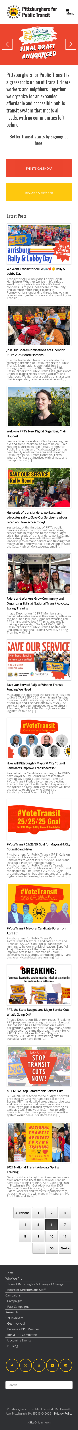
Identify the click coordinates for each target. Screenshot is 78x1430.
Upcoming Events (19, 1340)
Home (9, 1273)
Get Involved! (14, 1318)
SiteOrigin (36, 1422)
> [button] (70, 44)
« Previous (22, 1213)
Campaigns (13, 1295)
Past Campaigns (18, 1307)
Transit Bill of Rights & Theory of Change (35, 1284)
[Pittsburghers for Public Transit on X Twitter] (25, 1365)
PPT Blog (11, 1346)
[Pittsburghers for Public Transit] (32, 12)
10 (51, 1236)
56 (52, 1248)
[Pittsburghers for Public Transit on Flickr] (52, 1365)
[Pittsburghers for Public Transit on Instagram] (39, 1365)
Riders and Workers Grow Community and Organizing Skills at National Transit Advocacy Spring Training (38, 603)
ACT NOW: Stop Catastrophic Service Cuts (35, 1091)
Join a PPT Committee (22, 1335)
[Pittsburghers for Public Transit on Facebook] (12, 1365)
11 (64, 1236)
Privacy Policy (63, 1413)
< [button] (7, 44)
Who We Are (13, 1279)
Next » (65, 1248)
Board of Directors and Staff (26, 1290)
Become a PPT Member (23, 1329)
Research (11, 1312)
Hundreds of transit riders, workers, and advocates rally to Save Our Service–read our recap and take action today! (37, 517)
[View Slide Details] (39, 44)
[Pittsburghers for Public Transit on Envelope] (66, 1365)
